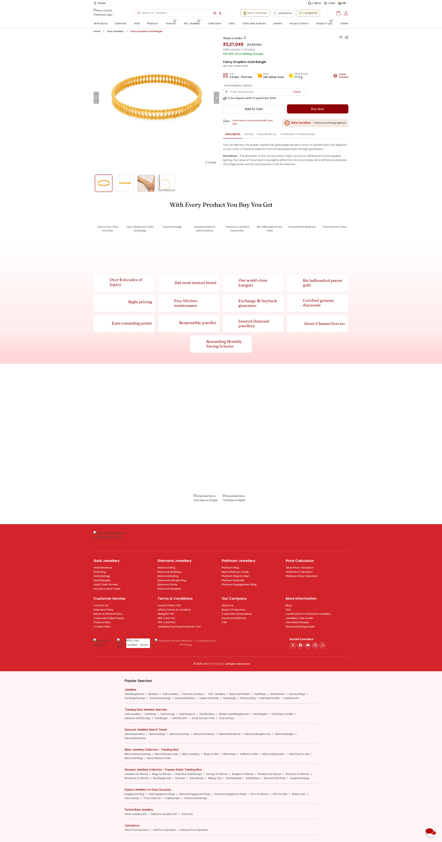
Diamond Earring (168, 576)
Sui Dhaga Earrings (135, 698)
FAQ (288, 609)
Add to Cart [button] (254, 109)
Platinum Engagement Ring (239, 584)
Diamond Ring (166, 567)
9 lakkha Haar (172, 798)
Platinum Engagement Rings (230, 794)
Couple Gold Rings (300, 778)
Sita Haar (180, 778)
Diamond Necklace (170, 572)
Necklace (153, 694)
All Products (101, 23)
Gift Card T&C (167, 618)
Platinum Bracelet (233, 580)
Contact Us (101, 605)
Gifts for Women (259, 794)
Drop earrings (226, 718)
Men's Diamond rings (166, 754)
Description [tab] (233, 134)
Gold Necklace (103, 567)
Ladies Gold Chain (209, 698)
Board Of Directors (233, 609)
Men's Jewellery (191, 754)
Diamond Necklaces (230, 734)
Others (344, 23)
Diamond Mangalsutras (258, 734)
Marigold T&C (166, 614)
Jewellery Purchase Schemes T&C (179, 626)
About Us (227, 605)
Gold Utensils (132, 798)
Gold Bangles (102, 580)
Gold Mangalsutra (134, 694)
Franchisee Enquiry (297, 622)
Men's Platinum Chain (235, 572)
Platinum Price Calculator (302, 576)
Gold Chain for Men (106, 584)
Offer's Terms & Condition (174, 609)
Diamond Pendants (203, 734)
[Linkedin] (323, 645)
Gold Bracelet (277, 694)
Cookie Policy (102, 626)
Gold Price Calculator (299, 572)
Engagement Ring (134, 794)
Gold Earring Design (160, 698)
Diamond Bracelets (135, 738)
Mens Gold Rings (134, 758)
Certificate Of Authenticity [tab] (297, 134)
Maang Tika (214, 778)
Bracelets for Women (297, 774)
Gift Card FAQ (166, 622)
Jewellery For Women (136, 774)
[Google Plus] (315, 645)
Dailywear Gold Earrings (137, 718)
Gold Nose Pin (291, 698)
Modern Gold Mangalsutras (234, 714)
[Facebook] (300, 645)
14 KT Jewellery (216, 694)
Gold (137, 23)
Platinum (152, 23)
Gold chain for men (299, 754)
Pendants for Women (270, 774)
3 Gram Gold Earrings (195, 798)
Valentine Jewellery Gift (164, 814)
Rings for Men (211, 754)
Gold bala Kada (233, 778)
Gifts (232, 23)
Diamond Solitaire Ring (172, 580)
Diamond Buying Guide (300, 626)
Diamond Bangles (284, 734)
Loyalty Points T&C (169, 605)
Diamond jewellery (135, 734)
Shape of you (324, 23)
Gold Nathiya (253, 778)
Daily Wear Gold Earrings (188, 774)
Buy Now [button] (317, 109)
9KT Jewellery (192, 23)
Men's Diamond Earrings (138, 754)
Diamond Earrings (179, 734)
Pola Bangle (161, 718)
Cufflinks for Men (249, 754)
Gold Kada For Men (270, 698)
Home (97, 31)
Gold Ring (100, 572)
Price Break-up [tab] (267, 134)
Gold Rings (260, 694)
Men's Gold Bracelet (274, 754)
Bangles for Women (243, 774)
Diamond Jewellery (193, 694)
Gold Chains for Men (283, 714)
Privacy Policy (102, 622)
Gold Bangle (229, 698)
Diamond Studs (167, 584)
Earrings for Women (217, 774)
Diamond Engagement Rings (194, 794)
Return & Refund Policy (108, 614)
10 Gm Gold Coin (152, 798)
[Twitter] (293, 645)
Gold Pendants (187, 714)
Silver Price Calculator (299, 567)
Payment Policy (103, 609)
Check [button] (297, 91)
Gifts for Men (280, 794)
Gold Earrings (102, 576)
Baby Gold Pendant (239, 694)
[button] (214, 13)
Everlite (277, 23)
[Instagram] (308, 645)
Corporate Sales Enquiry (109, 618)
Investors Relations (234, 618)
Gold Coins (187, 814)
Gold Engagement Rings (161, 794)
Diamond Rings (297, 694)
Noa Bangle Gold (162, 778)
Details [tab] (249, 134)
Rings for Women (161, 774)
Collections (214, 23)
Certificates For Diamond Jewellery (308, 614)
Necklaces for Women (137, 778)
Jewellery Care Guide (299, 618)
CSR (224, 622)
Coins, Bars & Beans (254, 23)
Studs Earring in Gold (203, 718)
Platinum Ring (230, 567)
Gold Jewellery (115, 31)
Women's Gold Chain (107, 589)
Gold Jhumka (196, 778)
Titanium (170, 23)
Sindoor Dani (299, 794)
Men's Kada (229, 754)
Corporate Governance (237, 614)
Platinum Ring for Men (235, 576)
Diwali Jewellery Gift (136, 814)
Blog (288, 605)
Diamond (120, 23)
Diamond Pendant (169, 589)
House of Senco (299, 23)
